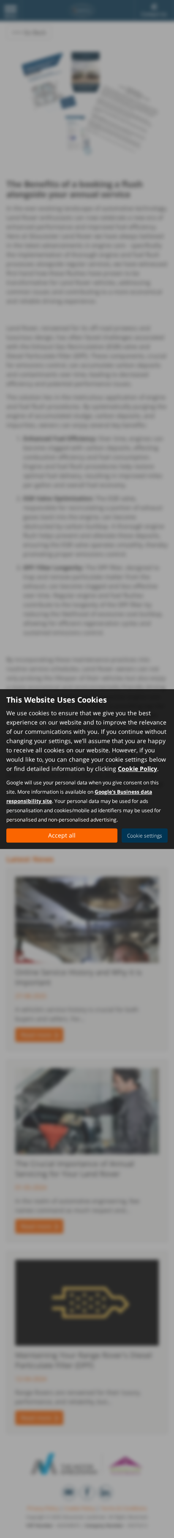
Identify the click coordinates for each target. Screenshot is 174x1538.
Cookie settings (144, 835)
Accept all (62, 835)
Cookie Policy (137, 769)
